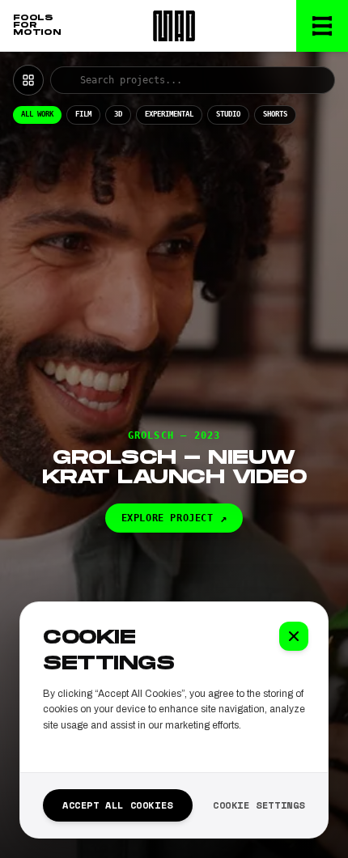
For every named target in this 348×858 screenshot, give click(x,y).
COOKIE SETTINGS (259, 805)
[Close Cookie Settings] (293, 636)
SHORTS (275, 114)
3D (118, 114)
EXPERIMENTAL (169, 114)
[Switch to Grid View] (28, 80)
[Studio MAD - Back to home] (174, 26)
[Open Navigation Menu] (322, 26)
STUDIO (228, 114)
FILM (83, 114)
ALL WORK (37, 114)
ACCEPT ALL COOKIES (117, 805)
